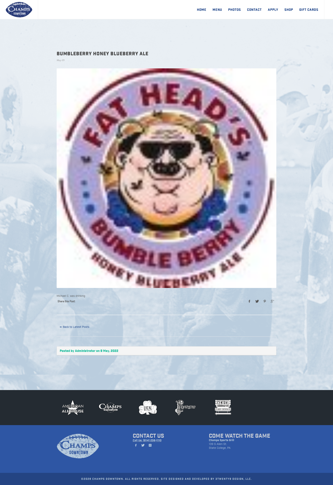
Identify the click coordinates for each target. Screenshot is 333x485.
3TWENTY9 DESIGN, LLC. (233, 478)
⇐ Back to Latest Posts (74, 326)
